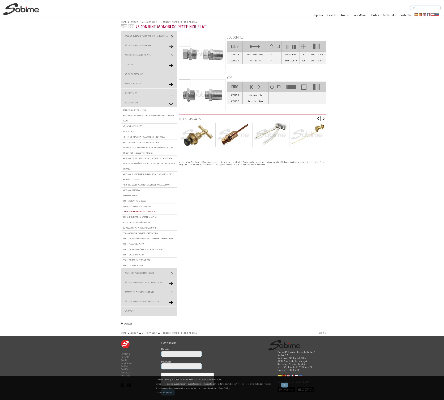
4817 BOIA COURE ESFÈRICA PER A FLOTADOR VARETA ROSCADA (147, 158)
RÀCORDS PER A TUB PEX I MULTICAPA (139, 292)
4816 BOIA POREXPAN (131, 190)
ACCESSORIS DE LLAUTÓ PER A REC (138, 55)
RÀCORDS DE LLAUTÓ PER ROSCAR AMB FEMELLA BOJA (146, 36)
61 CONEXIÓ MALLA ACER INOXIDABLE (137, 206)
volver (322, 333)
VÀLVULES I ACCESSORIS (134, 74)
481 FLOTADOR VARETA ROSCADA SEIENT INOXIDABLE (144, 137)
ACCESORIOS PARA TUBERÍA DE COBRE (139, 273)
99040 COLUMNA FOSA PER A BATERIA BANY (140, 233)
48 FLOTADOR (128, 131)
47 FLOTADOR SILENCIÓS (132, 126)
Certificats (389, 15)
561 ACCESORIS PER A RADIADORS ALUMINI (139, 228)
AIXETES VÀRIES (131, 93)
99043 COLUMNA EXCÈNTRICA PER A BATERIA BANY (143, 249)
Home (124, 21)
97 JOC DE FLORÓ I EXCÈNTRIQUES (136, 222)
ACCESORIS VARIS (149, 21)
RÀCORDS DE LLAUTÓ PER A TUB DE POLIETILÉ (142, 301)
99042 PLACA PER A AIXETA (133, 244)
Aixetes (345, 15)
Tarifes (374, 15)
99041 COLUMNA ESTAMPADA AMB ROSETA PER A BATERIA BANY (148, 238)
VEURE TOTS (129, 311)
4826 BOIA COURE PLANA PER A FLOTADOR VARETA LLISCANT (146, 185)
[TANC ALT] (271, 146)
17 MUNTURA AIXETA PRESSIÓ (134, 110)
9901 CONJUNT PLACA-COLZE (134, 201)
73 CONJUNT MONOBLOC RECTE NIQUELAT (179, 21)
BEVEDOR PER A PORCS (133, 83)
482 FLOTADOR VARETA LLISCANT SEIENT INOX (141, 142)
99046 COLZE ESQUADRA (133, 265)
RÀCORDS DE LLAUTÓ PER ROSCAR (138, 45)
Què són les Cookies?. (164, 392)
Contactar (405, 15)
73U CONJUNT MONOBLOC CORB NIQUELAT (139, 217)
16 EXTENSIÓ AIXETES (131, 195)
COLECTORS (129, 64)
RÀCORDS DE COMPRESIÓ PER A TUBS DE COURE (143, 282)
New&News (360, 15)
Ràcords (331, 15)
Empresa (318, 15)
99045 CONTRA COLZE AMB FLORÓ (136, 260)
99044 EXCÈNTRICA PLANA (133, 255)
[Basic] (197, 146)
